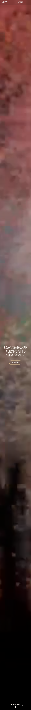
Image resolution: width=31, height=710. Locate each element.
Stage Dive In (15, 704)
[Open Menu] (27, 2)
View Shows (15, 362)
